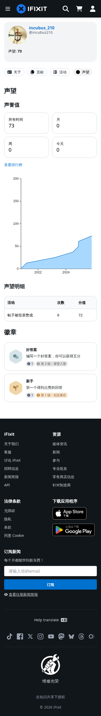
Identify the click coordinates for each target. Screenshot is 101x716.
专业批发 (60, 468)
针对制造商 (62, 484)
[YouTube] (51, 636)
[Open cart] (79, 9)
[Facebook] (20, 636)
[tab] (14, 72)
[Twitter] (30, 636)
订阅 (50, 584)
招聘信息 (11, 468)
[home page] (32, 8)
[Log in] (93, 9)
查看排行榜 (13, 164)
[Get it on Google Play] (74, 530)
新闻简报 (11, 476)
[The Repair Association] (92, 636)
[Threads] (81, 636)
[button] (66, 9)
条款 (7, 527)
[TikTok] (9, 636)
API (7, 484)
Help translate (46, 619)
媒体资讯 (60, 443)
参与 (56, 460)
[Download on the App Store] (69, 513)
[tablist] (50, 72)
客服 (7, 452)
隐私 (7, 518)
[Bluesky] (71, 636)
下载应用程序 (65, 501)
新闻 (56, 452)
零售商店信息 (63, 476)
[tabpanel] (50, 244)
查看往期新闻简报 (23, 594)
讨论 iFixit (12, 460)
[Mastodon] (61, 636)
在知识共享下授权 (50, 696)
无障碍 (9, 510)
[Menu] (7, 8)
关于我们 (11, 443)
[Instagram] (41, 636)
